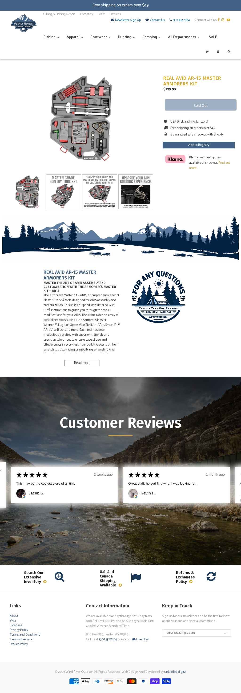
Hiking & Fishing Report (59, 14)
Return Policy (19, 644)
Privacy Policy (19, 630)
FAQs (101, 14)
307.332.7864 (181, 20)
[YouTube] (229, 20)
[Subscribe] (225, 633)
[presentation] (5, 188)
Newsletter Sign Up (128, 20)
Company (86, 14)
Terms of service (21, 639)
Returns (115, 14)
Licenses (16, 625)
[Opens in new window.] (24, 496)
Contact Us (157, 20)
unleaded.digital (175, 672)
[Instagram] (223, 20)
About (14, 616)
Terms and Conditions (25, 634)
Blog (13, 620)
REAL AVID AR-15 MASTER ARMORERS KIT (192, 81)
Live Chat (142, 639)
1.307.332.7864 (108, 639)
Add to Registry (198, 145)
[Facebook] (219, 20)
